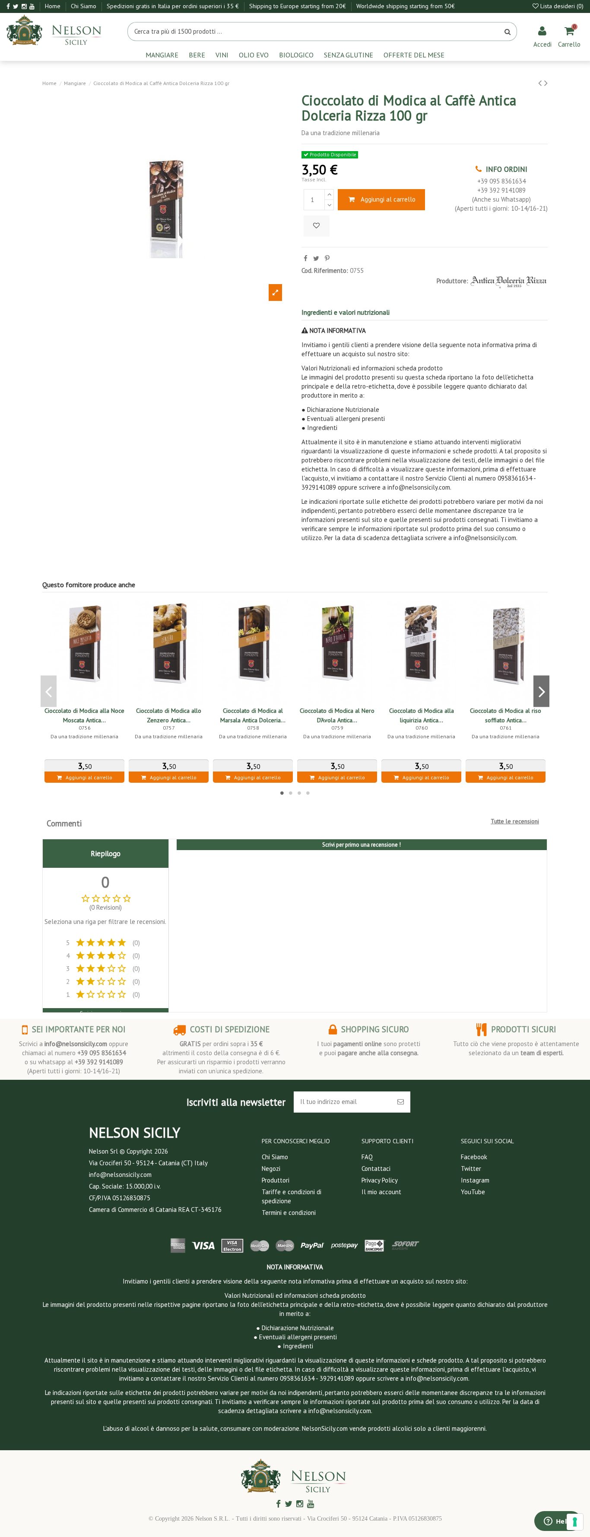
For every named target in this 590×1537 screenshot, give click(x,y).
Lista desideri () (561, 6)
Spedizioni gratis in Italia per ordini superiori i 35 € (174, 6)
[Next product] (546, 82)
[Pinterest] (327, 258)
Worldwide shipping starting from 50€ (405, 6)
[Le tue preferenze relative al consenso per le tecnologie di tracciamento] (575, 1522)
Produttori (275, 1180)
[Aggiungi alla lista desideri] (317, 226)
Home (53, 6)
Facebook (474, 1157)
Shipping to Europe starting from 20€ (298, 6)
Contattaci (376, 1168)
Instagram (475, 1180)
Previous (49, 691)
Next (541, 691)
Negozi (271, 1168)
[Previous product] (541, 82)
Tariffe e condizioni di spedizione (291, 1196)
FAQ (367, 1157)
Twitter (471, 1168)
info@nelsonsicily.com (75, 1044)
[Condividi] (306, 258)
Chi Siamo (84, 6)
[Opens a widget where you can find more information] (557, 1522)
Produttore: (452, 281)
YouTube (473, 1192)
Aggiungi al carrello (388, 199)
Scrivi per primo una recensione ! (361, 844)
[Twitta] (316, 258)
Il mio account (381, 1192)
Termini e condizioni (289, 1212)
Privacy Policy (380, 1180)
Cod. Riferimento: (324, 270)
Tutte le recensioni (515, 821)
